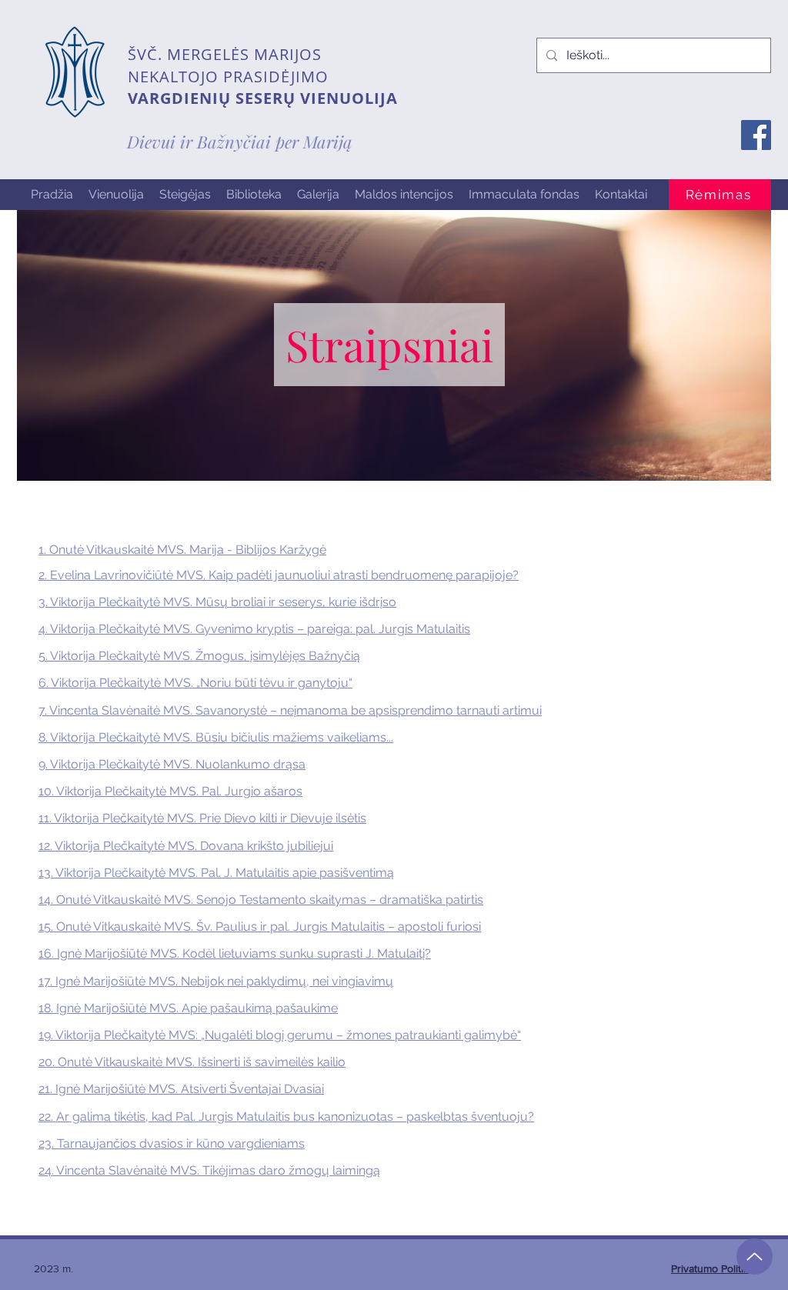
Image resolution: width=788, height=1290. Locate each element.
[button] (116, 194)
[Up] (754, 1256)
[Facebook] (756, 135)
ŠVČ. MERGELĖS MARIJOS (225, 54)
